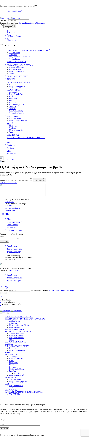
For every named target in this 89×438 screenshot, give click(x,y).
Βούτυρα (12, 102)
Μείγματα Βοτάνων (16, 71)
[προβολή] (1, 4)
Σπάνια (11, 73)
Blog (9, 151)
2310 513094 (10, 159)
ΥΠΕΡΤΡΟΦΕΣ (13, 135)
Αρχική (9, 142)
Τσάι (11, 132)
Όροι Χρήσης (12, 246)
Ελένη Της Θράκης (16, 111)
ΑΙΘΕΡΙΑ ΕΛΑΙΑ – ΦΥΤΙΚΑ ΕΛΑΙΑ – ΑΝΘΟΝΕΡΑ (27, 51)
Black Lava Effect (16, 94)
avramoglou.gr (10, 210)
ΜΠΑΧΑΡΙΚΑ (13, 116)
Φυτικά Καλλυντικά (16, 113)
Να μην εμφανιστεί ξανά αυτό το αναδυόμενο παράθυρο (23, 435)
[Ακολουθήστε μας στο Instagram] (5, 214)
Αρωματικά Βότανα (16, 67)
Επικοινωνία (11, 153)
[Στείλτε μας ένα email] (3, 214)
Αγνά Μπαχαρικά (15, 118)
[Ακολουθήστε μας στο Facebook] (1, 214)
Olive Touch (13, 98)
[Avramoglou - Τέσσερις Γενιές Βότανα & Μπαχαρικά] (11, 18)
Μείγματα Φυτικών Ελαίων (19, 57)
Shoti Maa (13, 126)
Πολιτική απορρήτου (14, 222)
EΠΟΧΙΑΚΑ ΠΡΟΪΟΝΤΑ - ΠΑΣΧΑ (19, 317)
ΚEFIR (7, 352)
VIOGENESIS (14, 394)
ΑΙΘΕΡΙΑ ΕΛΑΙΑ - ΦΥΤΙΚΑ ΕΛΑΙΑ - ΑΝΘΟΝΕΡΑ (25, 319)
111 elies (12, 109)
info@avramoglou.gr (12, 208)
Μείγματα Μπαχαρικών (18, 120)
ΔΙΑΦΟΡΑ (11, 79)
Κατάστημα (11, 145)
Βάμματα (12, 84)
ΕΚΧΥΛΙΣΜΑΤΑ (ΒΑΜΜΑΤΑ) (19, 82)
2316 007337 (9, 206)
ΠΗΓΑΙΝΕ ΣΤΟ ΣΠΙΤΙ (8, 183)
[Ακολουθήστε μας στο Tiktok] (9, 214)
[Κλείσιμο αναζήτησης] (2, 298)
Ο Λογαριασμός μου (14, 230)
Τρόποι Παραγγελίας (14, 249)
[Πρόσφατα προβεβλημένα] (6, 288)
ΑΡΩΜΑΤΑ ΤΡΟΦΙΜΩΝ (16, 62)
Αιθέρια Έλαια (24, 23)
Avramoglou (13, 92)
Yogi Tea (12, 128)
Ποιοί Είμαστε (12, 225)
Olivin (11, 100)
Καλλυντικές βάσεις (16, 104)
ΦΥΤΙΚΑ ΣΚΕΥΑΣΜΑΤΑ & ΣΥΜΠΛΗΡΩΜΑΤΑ (26, 138)
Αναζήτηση (8, 27)
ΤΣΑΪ (9, 124)
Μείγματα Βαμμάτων (17, 87)
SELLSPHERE (14, 270)
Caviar (11, 96)
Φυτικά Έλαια (14, 59)
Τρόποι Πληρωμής (14, 252)
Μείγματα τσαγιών (16, 130)
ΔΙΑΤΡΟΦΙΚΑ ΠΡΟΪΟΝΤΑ (17, 76)
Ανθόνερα (13, 55)
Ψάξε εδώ (4, 21)
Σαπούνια (12, 107)
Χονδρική (10, 148)
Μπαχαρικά (40, 23)
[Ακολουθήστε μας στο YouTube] (7, 214)
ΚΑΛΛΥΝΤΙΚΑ (13, 90)
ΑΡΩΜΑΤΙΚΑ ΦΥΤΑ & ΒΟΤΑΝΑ (20, 65)
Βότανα (33, 23)
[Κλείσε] (1, 300)
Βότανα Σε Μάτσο (16, 69)
